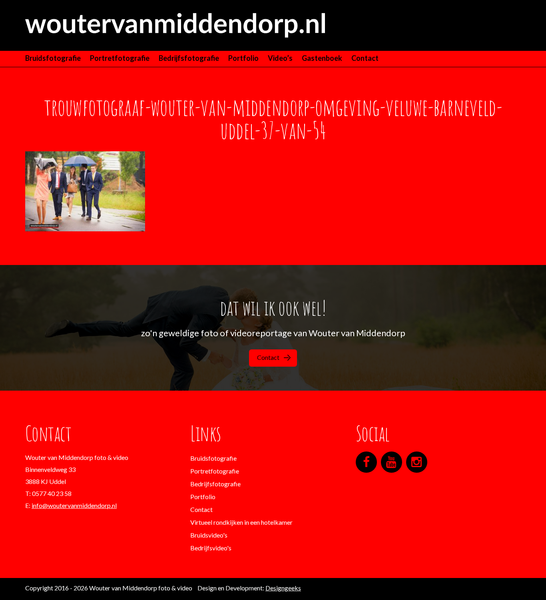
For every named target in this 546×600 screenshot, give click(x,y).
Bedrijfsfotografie (189, 58)
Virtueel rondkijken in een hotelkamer (241, 522)
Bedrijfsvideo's (210, 548)
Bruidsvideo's (208, 535)
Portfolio (243, 58)
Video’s (280, 58)
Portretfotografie (119, 58)
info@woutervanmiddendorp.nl (74, 505)
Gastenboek (322, 58)
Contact (365, 58)
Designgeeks (283, 588)
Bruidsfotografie (53, 58)
